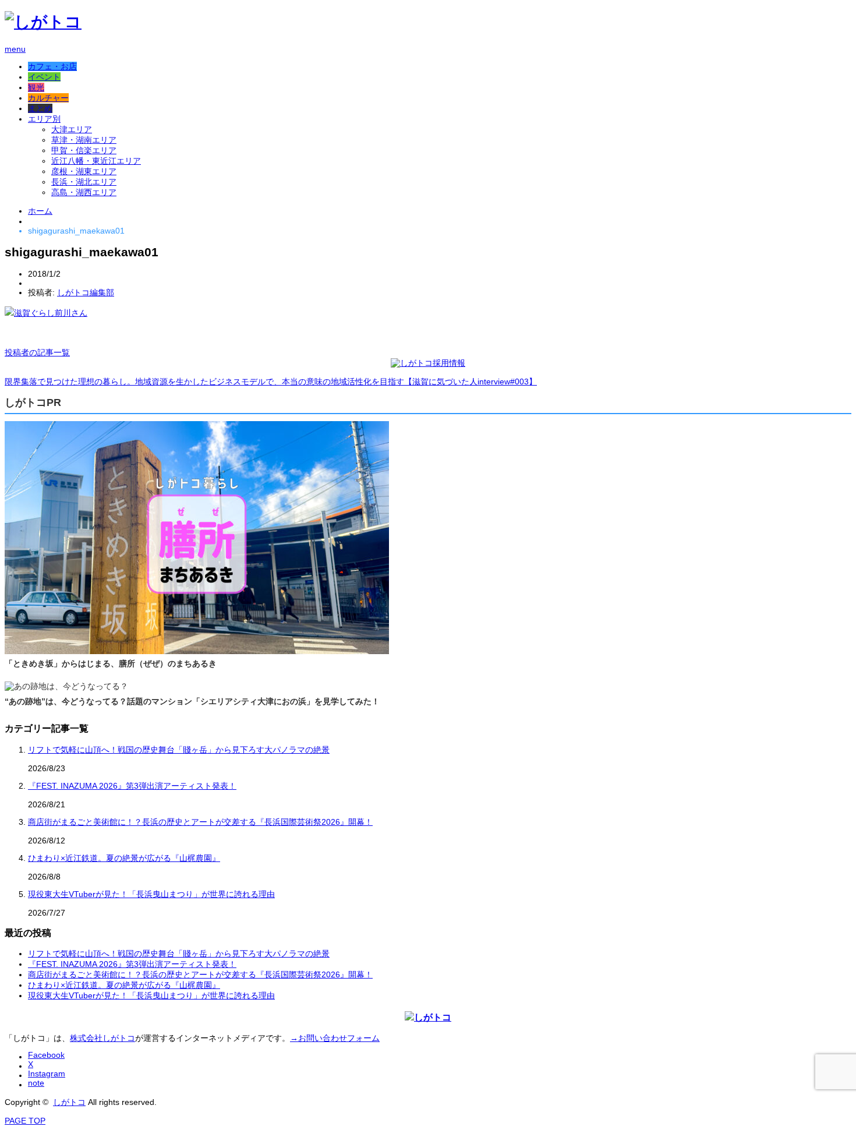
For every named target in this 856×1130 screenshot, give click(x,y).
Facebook (46, 1055)
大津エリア (71, 129)
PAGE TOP (25, 1120)
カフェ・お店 (52, 66)
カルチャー (48, 98)
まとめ (40, 108)
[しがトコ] (43, 22)
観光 (36, 87)
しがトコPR (33, 402)
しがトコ (69, 1102)
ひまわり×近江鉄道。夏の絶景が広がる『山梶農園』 (124, 858)
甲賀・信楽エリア (83, 150)
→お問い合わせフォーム (335, 1038)
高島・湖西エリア (83, 192)
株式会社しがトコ (102, 1038)
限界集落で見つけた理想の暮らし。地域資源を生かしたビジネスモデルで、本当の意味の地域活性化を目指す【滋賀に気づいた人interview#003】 (271, 381)
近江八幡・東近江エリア (96, 160)
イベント (44, 77)
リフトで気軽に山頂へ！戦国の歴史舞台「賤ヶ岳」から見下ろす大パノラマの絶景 (179, 749)
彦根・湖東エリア (83, 171)
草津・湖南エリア (83, 139)
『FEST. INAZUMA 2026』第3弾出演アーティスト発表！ (132, 785)
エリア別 (44, 118)
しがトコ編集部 (85, 292)
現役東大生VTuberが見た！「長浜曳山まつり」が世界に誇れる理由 (151, 894)
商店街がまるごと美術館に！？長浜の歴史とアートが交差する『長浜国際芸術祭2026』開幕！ (200, 822)
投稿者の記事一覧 (37, 352)
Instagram (46, 1073)
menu (15, 49)
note (36, 1082)
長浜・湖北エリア (83, 181)
